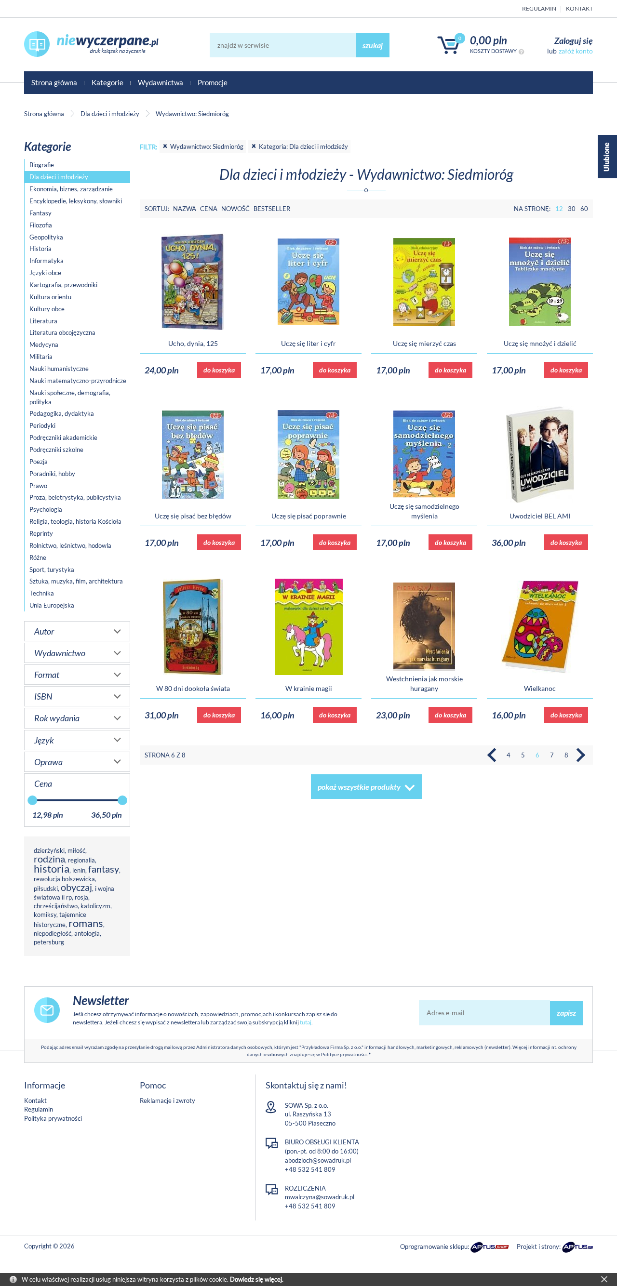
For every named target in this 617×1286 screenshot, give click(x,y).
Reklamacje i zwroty (167, 1100)
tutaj (305, 1022)
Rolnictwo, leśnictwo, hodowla (70, 545)
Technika (41, 593)
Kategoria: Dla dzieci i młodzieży (303, 146)
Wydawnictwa (160, 82)
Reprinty (41, 533)
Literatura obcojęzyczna (62, 332)
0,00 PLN (488, 40)
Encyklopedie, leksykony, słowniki (75, 201)
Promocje (213, 82)
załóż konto (576, 51)
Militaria (41, 356)
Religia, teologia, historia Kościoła (75, 521)
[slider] (32, 800)
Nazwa (184, 208)
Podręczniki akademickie (63, 437)
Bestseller (272, 208)
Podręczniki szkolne (56, 449)
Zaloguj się (573, 40)
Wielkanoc (540, 688)
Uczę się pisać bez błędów (193, 516)
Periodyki (42, 425)
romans (85, 922)
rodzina (49, 858)
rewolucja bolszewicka (64, 879)
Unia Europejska (51, 605)
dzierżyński (49, 850)
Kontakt (579, 8)
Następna (581, 755)
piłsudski (46, 888)
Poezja (38, 461)
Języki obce (45, 273)
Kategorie (107, 82)
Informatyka (46, 261)
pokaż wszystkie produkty (359, 786)
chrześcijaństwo (56, 906)
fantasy (103, 869)
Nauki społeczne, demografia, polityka (69, 397)
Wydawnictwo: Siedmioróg (206, 146)
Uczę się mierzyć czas (424, 343)
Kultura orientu (50, 297)
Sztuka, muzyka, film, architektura (76, 581)
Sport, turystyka (51, 569)
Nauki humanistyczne (59, 368)
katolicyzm (95, 906)
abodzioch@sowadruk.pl (318, 1160)
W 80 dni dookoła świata (193, 688)
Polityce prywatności (344, 1054)
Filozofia (40, 225)
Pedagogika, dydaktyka (61, 413)
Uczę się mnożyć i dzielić (540, 343)
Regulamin (539, 8)
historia (51, 868)
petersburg (49, 942)
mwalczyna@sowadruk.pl (319, 1197)
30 (572, 208)
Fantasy (40, 213)
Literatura (43, 321)
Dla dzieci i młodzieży (58, 177)
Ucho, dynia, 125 (193, 343)
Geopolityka (46, 237)
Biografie (41, 165)
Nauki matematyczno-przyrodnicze (77, 380)
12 (559, 208)
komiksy (45, 914)
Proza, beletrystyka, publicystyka (75, 497)
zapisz (566, 1012)
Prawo (38, 486)
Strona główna (54, 82)
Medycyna (43, 344)
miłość (76, 850)
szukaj (372, 45)
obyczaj (76, 887)
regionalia (81, 860)
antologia (87, 933)
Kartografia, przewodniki (63, 285)
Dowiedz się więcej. (256, 1279)
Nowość (235, 208)
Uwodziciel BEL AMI (540, 516)
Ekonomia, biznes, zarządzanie (71, 189)
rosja (81, 897)
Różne (37, 557)
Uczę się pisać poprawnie (308, 516)
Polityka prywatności (53, 1118)
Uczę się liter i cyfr (308, 343)
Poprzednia (494, 755)
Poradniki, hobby (52, 473)
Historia (40, 248)
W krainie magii (308, 688)
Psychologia (45, 509)
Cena (208, 208)
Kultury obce (47, 309)
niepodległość (52, 933)
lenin (78, 870)
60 (584, 208)
